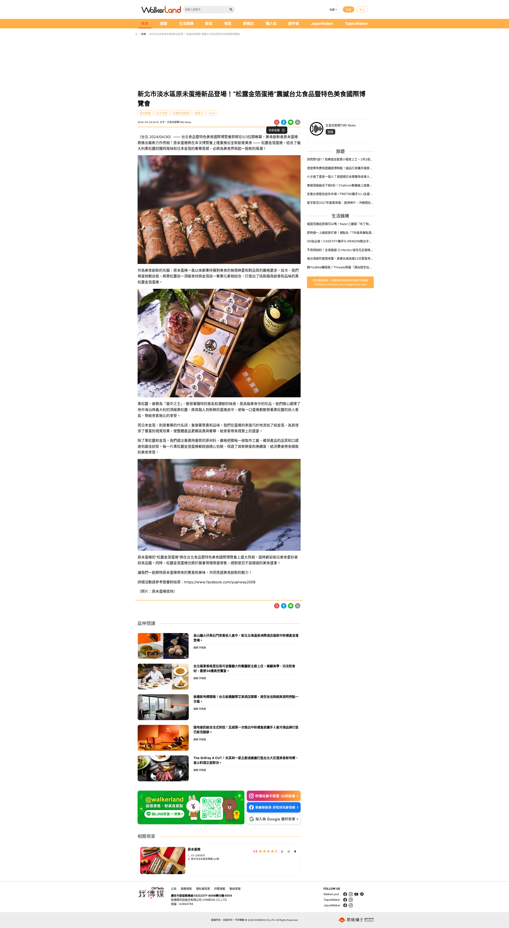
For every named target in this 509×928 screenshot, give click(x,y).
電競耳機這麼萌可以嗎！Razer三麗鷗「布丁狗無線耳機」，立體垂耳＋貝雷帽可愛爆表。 (340, 224)
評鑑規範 (219, 888)
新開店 (248, 23)
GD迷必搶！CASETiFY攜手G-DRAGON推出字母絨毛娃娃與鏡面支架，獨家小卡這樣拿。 (340, 241)
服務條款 (186, 888)
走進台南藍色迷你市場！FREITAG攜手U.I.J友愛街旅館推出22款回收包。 (340, 194)
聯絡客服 (235, 888)
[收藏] (277, 122)
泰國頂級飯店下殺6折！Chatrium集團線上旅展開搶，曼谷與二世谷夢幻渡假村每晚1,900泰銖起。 (340, 185)
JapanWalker (322, 23)
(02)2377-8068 (205, 895)
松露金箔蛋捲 (181, 113)
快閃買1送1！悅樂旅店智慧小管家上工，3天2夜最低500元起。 (340, 159)
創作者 (293, 23)
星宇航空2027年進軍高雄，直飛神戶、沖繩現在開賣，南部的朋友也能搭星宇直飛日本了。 (340, 203)
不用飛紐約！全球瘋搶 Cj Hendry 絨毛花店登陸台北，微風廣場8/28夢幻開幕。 (340, 250)
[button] (333, 10)
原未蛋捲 (145, 113)
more (212, 113)
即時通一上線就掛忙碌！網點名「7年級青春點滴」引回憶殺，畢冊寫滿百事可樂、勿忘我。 (340, 233)
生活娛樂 (186, 23)
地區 (227, 23)
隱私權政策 (203, 888)
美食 (144, 23)
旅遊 (163, 23)
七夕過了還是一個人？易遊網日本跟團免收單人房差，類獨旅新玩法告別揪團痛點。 (340, 176)
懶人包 (271, 23)
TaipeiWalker (356, 23)
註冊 (348, 9)
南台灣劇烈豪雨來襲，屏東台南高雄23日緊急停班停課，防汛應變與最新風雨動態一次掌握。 (340, 258)
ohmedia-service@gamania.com (346, 284)
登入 (362, 9)
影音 (208, 23)
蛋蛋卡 (199, 113)
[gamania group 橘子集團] (356, 920)
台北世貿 (161, 113)
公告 (174, 888)
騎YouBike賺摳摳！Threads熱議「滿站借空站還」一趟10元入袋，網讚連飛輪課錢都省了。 (340, 267)
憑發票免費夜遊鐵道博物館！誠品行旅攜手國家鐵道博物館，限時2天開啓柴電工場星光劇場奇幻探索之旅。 (340, 168)
